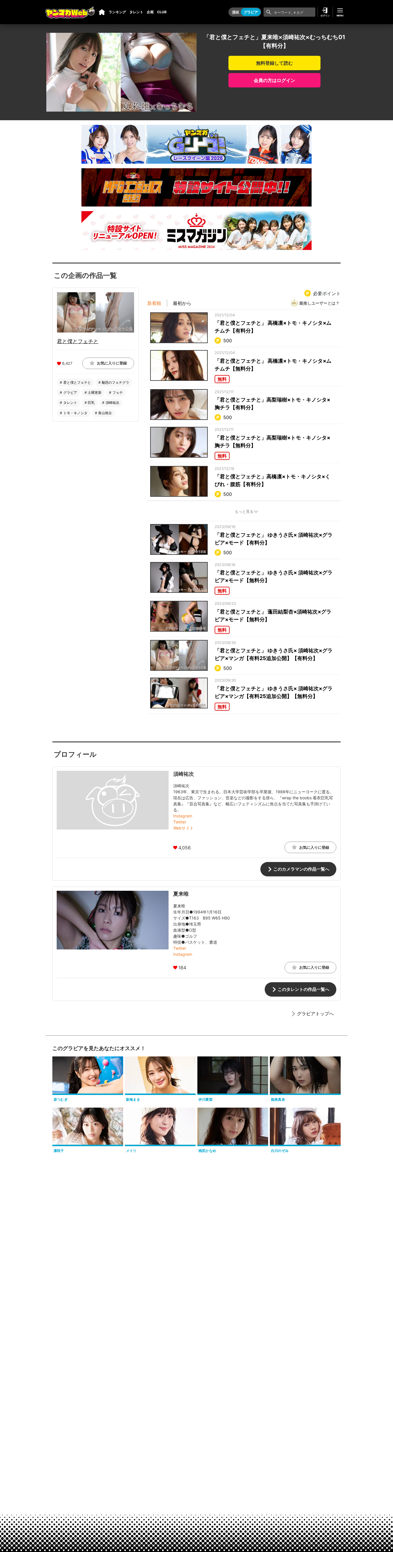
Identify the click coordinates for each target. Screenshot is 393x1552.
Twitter (179, 821)
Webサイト (183, 827)
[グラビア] (101, 12)
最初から (182, 303)
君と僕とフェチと (77, 341)
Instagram (182, 815)
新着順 (154, 303)
